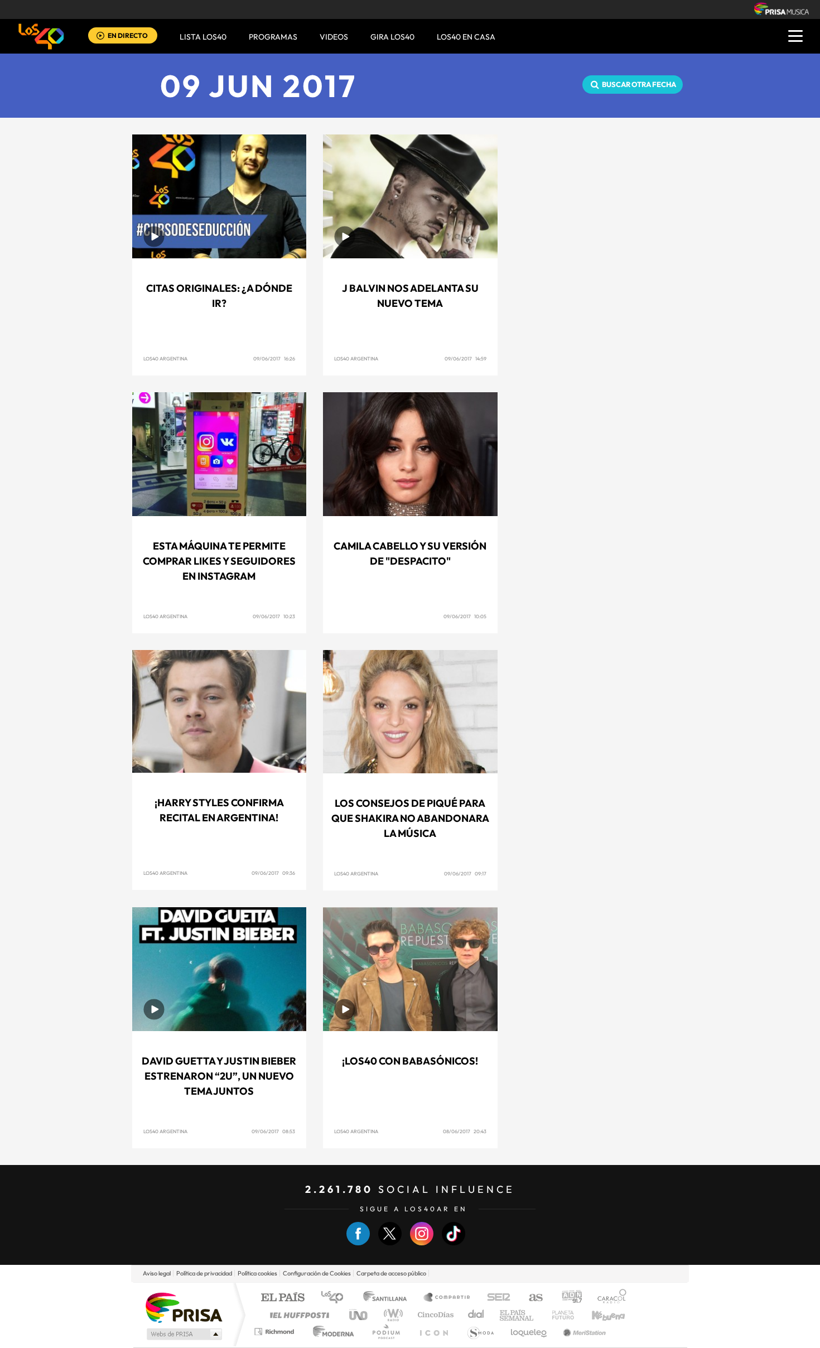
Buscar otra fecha (639, 84)
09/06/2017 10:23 (274, 616)
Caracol (608, 1298)
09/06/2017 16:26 (274, 358)
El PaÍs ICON (433, 1332)
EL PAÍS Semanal (517, 1315)
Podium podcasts (385, 1332)
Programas (273, 37)
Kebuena (598, 1315)
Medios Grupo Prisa (183, 1334)
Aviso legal (157, 1273)
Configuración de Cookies (317, 1273)
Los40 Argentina (165, 358)
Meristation (583, 1332)
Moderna (330, 1332)
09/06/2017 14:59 (465, 358)
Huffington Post (297, 1315)
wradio (391, 1315)
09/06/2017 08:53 (273, 1131)
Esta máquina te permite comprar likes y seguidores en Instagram (219, 561)
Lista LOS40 (203, 37)
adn (567, 1298)
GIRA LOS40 (392, 37)
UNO (359, 1315)
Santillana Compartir (447, 1298)
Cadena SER (495, 1298)
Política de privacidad (204, 1273)
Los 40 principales (336, 1298)
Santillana (388, 1298)
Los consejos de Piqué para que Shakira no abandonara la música (410, 818)
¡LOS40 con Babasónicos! (410, 1061)
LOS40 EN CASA (466, 37)
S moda (480, 1332)
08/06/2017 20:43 (464, 1131)
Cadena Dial (476, 1315)
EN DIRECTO (128, 35)
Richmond (275, 1332)
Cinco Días (434, 1315)
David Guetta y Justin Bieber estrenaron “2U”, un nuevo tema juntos (219, 1076)
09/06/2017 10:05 (464, 616)
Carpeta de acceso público (391, 1273)
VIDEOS (334, 37)
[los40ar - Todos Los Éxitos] (41, 36)
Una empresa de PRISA (183, 1307)
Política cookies (257, 1273)
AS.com (530, 1298)
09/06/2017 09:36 (273, 873)
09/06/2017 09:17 (465, 873)
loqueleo (529, 1332)
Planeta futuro (558, 1315)
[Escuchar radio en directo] (100, 36)
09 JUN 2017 (258, 85)
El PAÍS (282, 1298)
